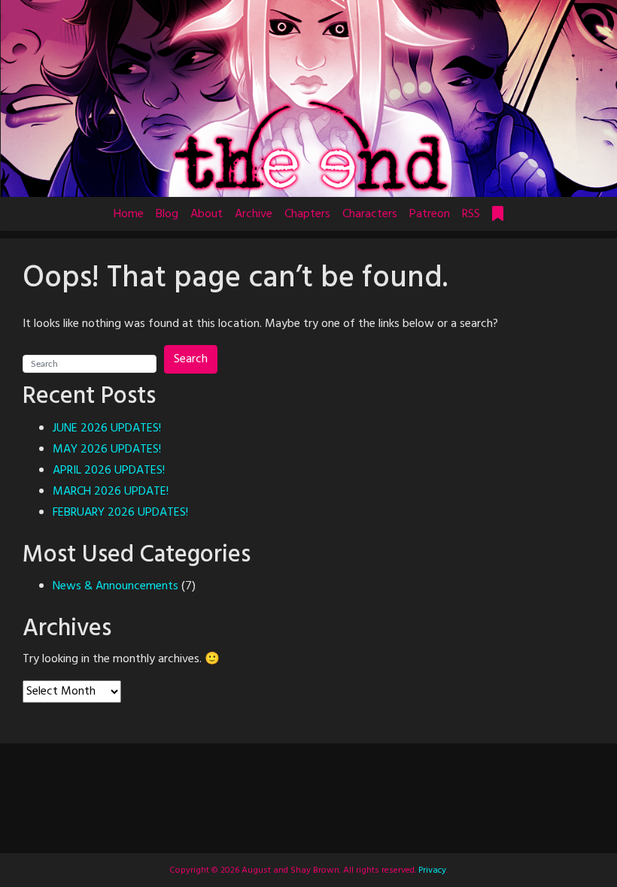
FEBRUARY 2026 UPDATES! (120, 512)
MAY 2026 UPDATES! (107, 449)
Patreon (429, 214)
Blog (167, 214)
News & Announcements (115, 586)
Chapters (307, 214)
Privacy (431, 870)
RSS (471, 214)
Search (191, 359)
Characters (369, 214)
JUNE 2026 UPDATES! (107, 428)
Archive (253, 214)
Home (129, 214)
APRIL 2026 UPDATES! (109, 470)
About (206, 214)
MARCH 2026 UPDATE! (111, 491)
